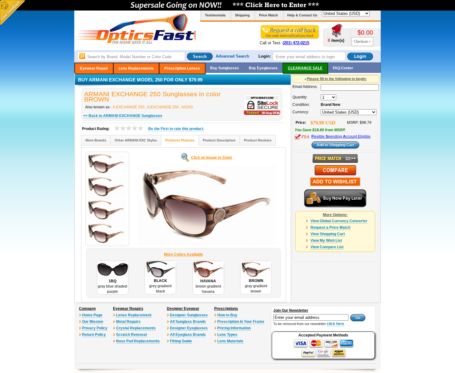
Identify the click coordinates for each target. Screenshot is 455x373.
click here (335, 324)
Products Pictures (179, 140)
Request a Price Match (330, 227)
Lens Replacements (136, 68)
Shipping (242, 15)
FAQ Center (343, 68)
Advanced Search (232, 56)
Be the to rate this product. (176, 129)
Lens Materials (230, 341)
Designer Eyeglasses (189, 328)
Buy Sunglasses (224, 68)
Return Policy (94, 334)
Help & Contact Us (302, 15)
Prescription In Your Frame (240, 321)
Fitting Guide (181, 341)
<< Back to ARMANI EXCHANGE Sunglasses (122, 116)
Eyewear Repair (94, 68)
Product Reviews (257, 140)
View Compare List (327, 247)
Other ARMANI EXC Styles (136, 140)
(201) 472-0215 (296, 43)
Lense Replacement (133, 315)
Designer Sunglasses (189, 315)
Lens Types (227, 334)
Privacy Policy (94, 328)
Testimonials (215, 15)
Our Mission (92, 321)
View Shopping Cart (327, 234)
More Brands (95, 140)
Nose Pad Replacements (138, 341)
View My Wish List (326, 240)
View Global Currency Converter (338, 221)
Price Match (268, 15)
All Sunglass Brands (188, 321)
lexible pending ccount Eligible (340, 136)
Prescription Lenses (182, 68)
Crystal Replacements (136, 328)
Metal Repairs (128, 321)
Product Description (219, 140)
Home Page (92, 315)
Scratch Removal (131, 334)
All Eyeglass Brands (188, 334)
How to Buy (227, 315)
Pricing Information (234, 328)
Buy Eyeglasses (263, 68)
